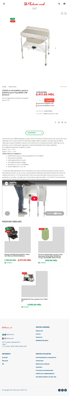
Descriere (32, 133)
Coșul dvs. (39, 367)
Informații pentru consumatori (46, 357)
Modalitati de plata (42, 340)
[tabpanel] (17, 234)
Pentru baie (12, 86)
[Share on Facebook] (55, 122)
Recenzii (5, 361)
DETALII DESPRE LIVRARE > (11, 104)
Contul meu (39, 361)
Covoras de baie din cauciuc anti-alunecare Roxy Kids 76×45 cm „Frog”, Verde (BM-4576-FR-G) (50, 256)
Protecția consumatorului (44, 370)
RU (3, 364)
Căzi (56, 113)
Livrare (38, 334)
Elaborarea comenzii (42, 364)
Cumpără (49, 100)
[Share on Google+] (65, 122)
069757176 (10, 335)
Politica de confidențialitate (45, 373)
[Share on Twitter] (58, 122)
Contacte (39, 337)
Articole (5, 357)
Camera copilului (49, 113)
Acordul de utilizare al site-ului (46, 377)
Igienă (4, 86)
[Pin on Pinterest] (61, 122)
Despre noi (39, 331)
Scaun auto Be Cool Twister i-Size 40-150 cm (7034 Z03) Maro (17, 255)
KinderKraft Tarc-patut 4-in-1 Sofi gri (34, 300)
